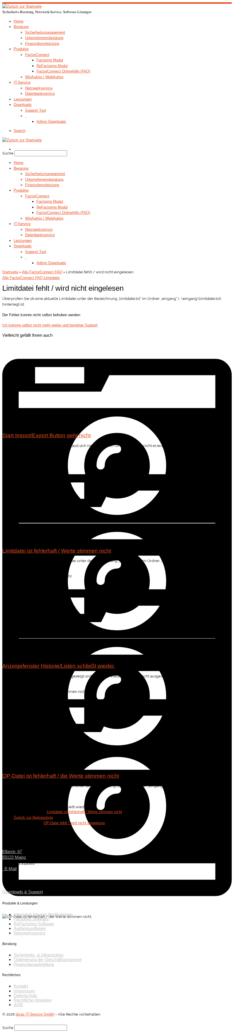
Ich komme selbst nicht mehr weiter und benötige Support (50, 325)
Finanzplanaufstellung (34, 964)
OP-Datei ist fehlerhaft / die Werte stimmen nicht (60, 776)
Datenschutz (25, 995)
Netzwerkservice (29, 933)
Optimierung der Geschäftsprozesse (48, 959)
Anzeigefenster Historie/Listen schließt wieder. (58, 666)
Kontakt (21, 986)
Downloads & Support (22, 892)
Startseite (10, 272)
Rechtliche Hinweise (33, 1000)
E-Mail (9, 868)
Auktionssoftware (30, 928)
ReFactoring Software (34, 924)
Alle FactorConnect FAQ (42, 272)
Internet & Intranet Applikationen (43, 914)
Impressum (24, 991)
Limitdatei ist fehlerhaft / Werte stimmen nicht (56, 550)
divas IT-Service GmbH (35, 1014)
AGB (18, 1004)
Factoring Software (31, 919)
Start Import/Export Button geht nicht (46, 435)
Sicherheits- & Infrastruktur (39, 955)
